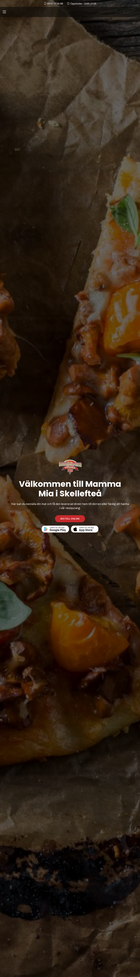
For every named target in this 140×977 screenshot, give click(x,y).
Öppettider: (83, 3)
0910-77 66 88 (55, 3)
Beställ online (70, 518)
